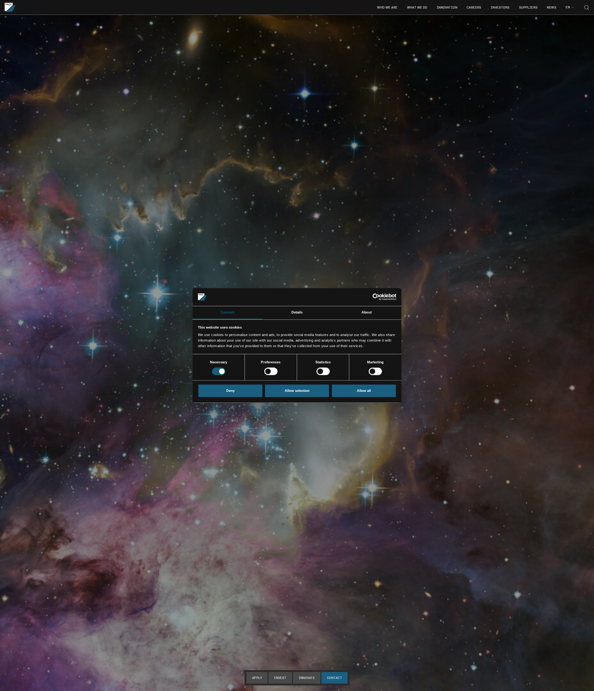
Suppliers (528, 7)
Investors (500, 7)
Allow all (364, 391)
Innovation (447, 7)
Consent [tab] (227, 312)
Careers (474, 7)
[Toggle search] (586, 7)
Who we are (387, 7)
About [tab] (367, 312)
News (551, 7)
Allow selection (297, 391)
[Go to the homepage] (10, 7)
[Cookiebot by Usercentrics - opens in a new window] (376, 297)
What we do (417, 7)
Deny (230, 391)
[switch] (271, 371)
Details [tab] (297, 312)
